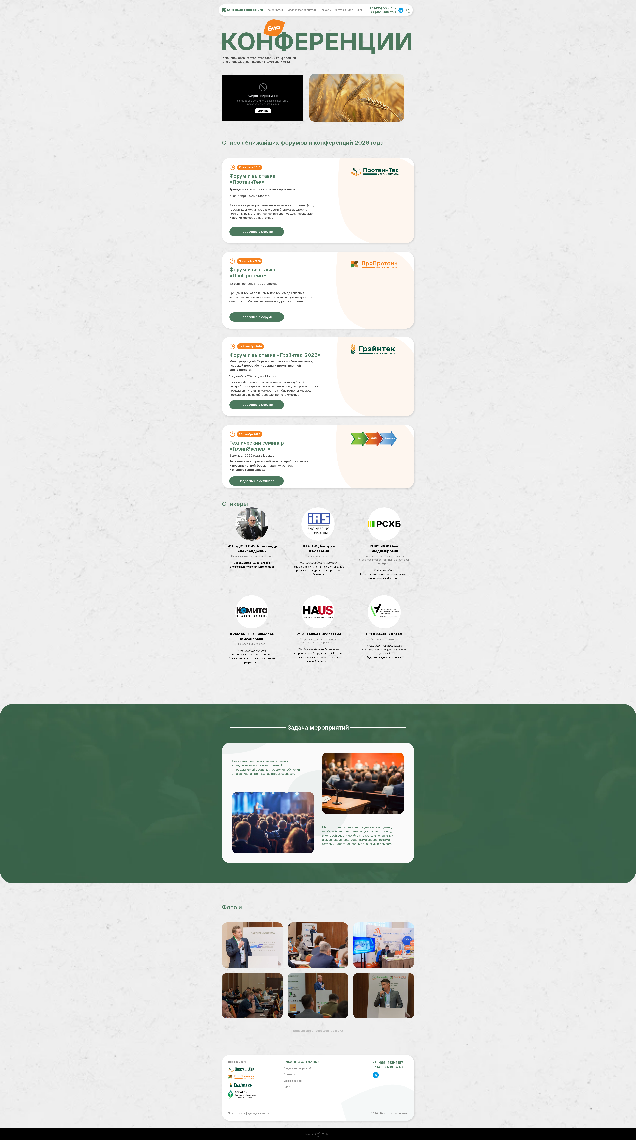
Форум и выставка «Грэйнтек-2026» (275, 355)
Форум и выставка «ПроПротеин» (252, 273)
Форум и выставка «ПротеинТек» (252, 179)
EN (408, 10)
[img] (401, 10)
